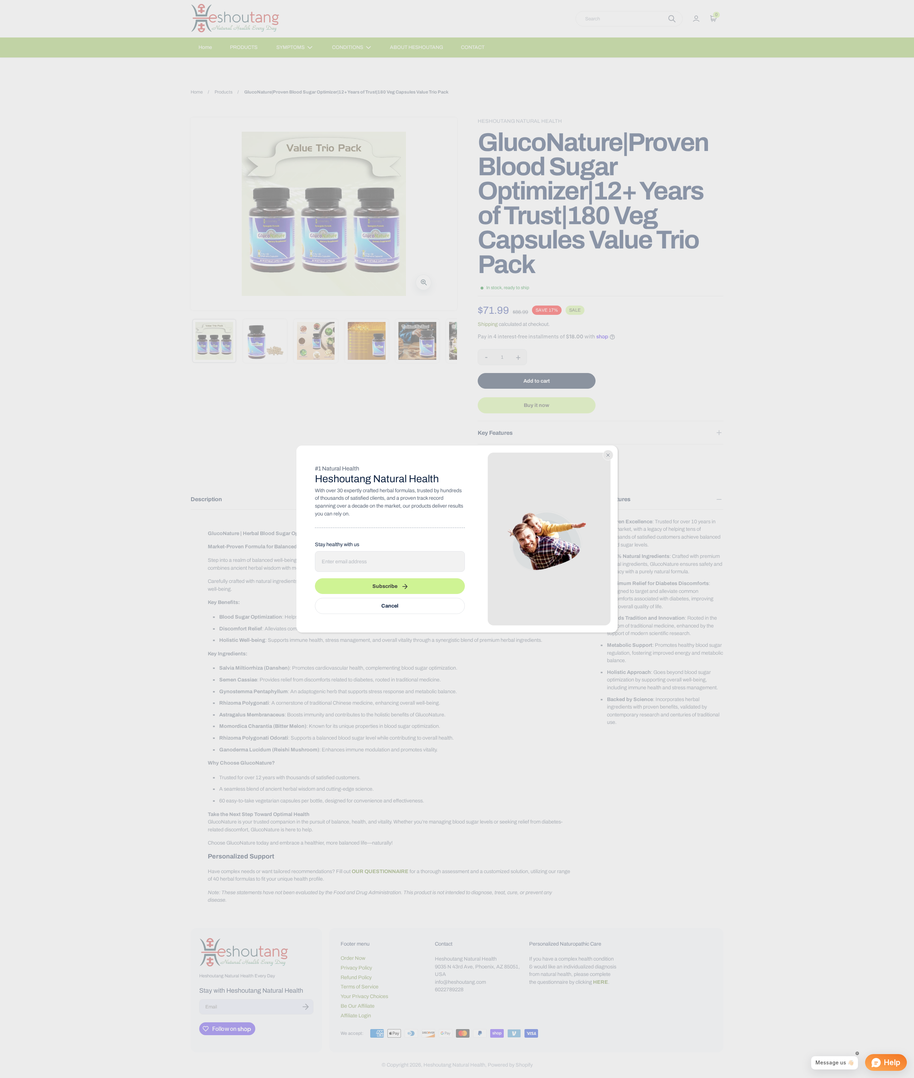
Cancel (389, 606)
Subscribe (384, 586)
